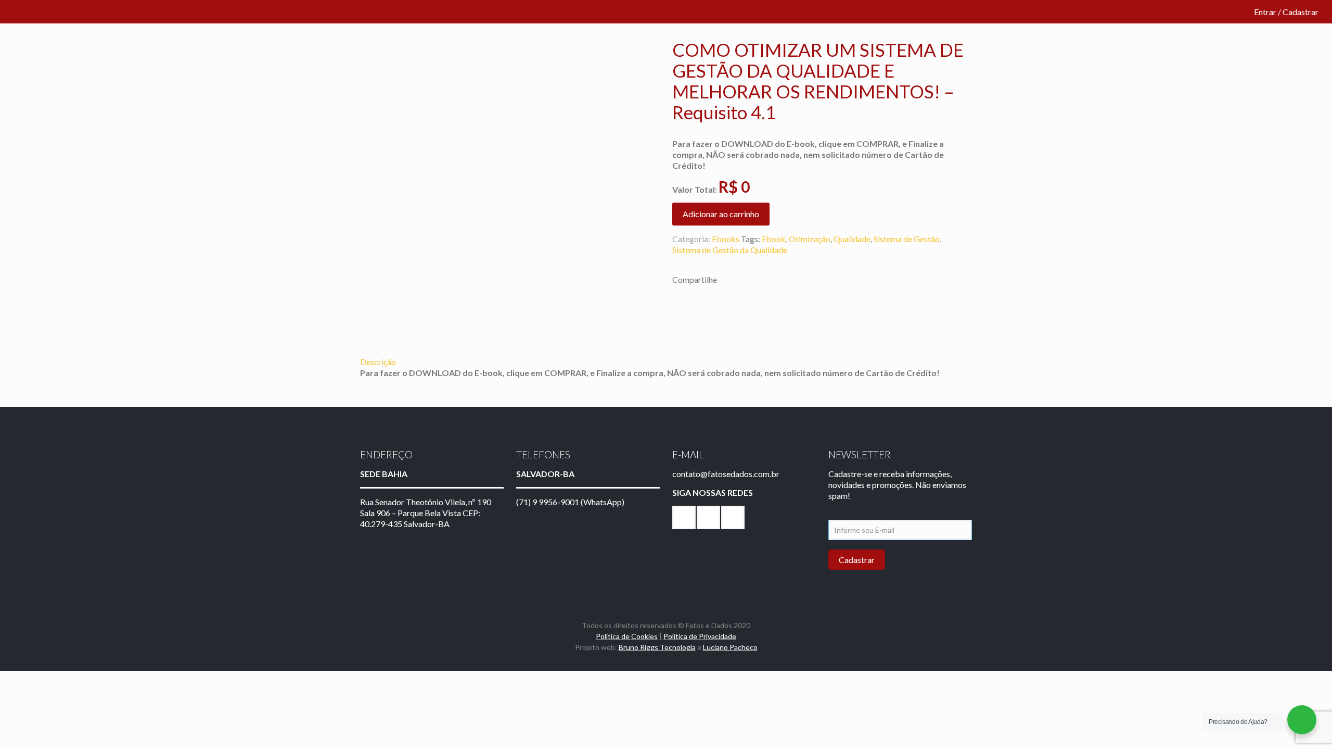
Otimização (809, 239)
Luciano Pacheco (730, 647)
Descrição (378, 362)
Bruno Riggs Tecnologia (657, 647)
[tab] (666, 361)
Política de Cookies (627, 636)
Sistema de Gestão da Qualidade (729, 250)
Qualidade (852, 239)
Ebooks (725, 239)
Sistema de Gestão (907, 239)
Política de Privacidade (699, 636)
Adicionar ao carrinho (721, 214)
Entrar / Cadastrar (1286, 12)
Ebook (774, 239)
